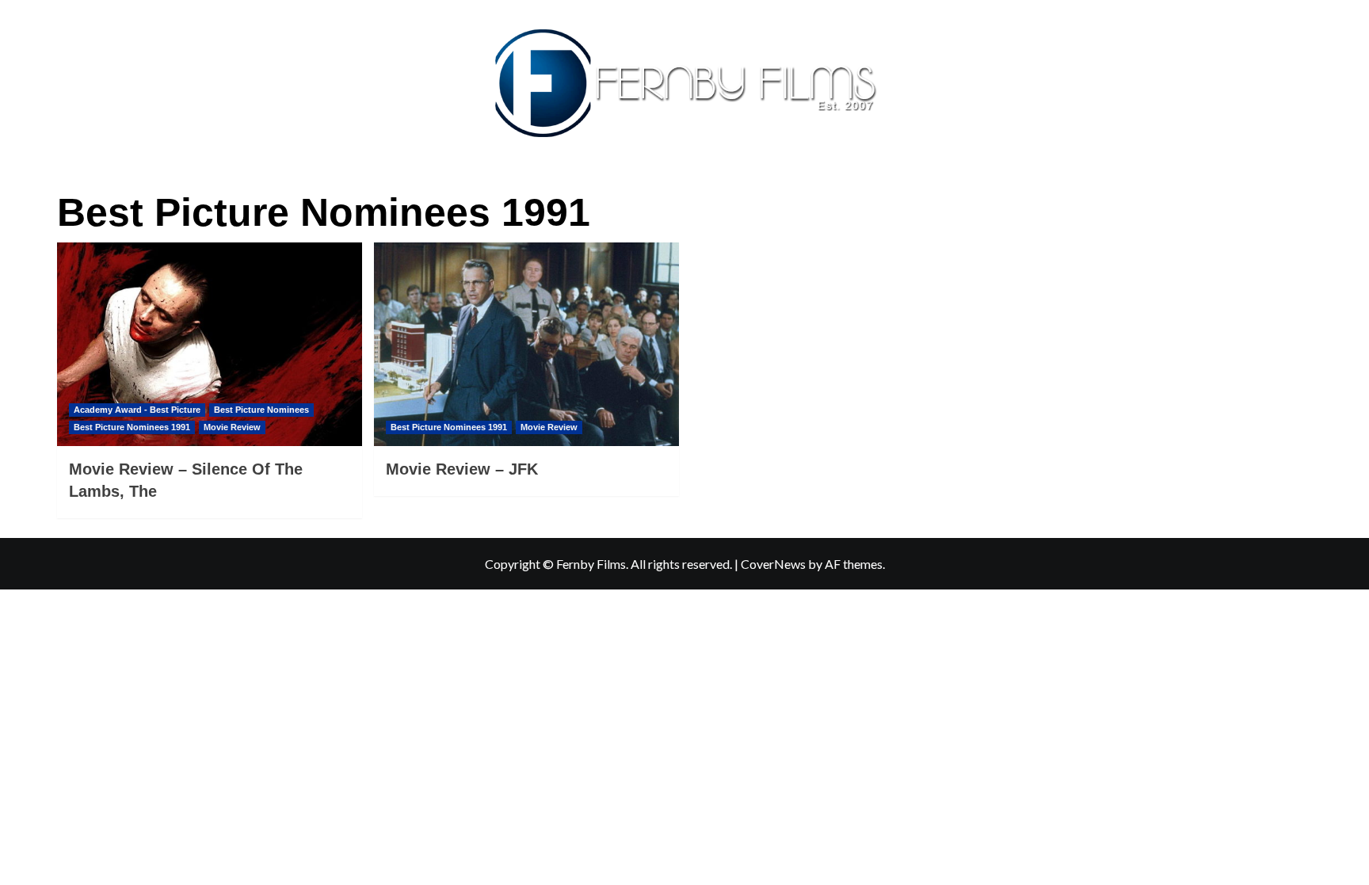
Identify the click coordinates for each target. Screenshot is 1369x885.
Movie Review (232, 427)
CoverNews (773, 563)
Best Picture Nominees (261, 409)
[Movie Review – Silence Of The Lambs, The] (209, 344)
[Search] (1303, 187)
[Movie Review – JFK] (526, 344)
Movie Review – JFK (462, 469)
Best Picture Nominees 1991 (132, 427)
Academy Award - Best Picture (137, 409)
